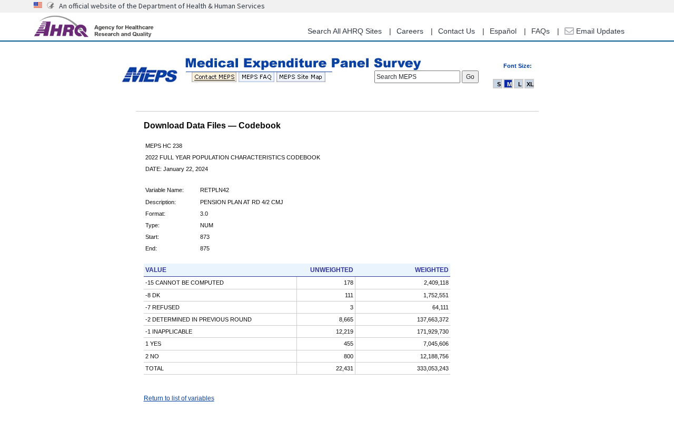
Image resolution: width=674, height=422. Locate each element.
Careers (410, 31)
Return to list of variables (179, 398)
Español (503, 31)
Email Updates (599, 31)
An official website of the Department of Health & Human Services (162, 6)
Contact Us (456, 31)
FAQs (540, 31)
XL (530, 84)
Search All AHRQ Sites (345, 31)
